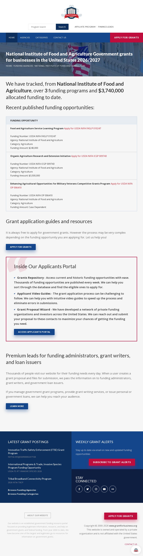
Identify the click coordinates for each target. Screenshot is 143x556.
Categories (42, 37)
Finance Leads (106, 27)
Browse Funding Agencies (22, 490)
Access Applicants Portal (34, 332)
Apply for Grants (126, 37)
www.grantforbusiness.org (123, 525)
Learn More (17, 406)
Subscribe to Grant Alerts (112, 462)
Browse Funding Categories (23, 494)
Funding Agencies (23, 65)
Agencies (25, 37)
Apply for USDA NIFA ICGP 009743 (89, 156)
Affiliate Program (85, 27)
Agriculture (27, 144)
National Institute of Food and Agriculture (59, 65)
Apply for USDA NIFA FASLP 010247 (82, 128)
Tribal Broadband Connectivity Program (29, 478)
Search (62, 26)
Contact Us (59, 37)
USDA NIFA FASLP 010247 (42, 136)
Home (12, 37)
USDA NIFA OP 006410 (41, 195)
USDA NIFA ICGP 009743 (41, 163)
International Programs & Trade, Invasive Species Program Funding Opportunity (34, 466)
